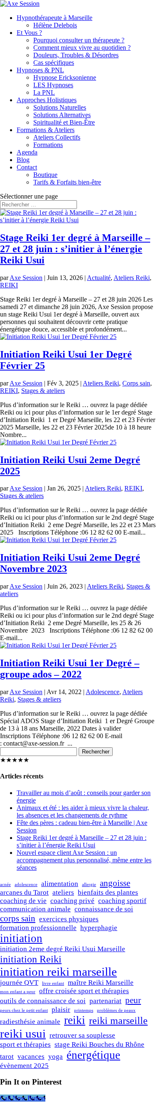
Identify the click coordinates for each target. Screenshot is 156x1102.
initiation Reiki (31, 959)
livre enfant (53, 983)
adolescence (26, 884)
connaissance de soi (103, 909)
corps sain (17, 918)
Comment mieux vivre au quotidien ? (82, 47)
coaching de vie (23, 901)
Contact (27, 167)
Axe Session (26, 277)
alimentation (59, 884)
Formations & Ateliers (45, 129)
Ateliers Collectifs (56, 137)
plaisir (61, 1010)
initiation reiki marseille (58, 971)
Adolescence (102, 691)
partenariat (105, 1001)
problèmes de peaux (116, 1010)
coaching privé (72, 901)
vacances (31, 1056)
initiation (21, 938)
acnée (5, 884)
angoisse (115, 883)
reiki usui (23, 1033)
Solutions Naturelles (59, 107)
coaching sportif (122, 901)
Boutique (45, 174)
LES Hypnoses (53, 84)
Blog (23, 159)
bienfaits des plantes (108, 892)
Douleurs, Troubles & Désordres (76, 55)
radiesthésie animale (30, 1022)
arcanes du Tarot (24, 892)
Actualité (99, 277)
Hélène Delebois (55, 25)
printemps (83, 1010)
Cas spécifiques (53, 62)
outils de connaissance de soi (43, 1001)
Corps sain (136, 383)
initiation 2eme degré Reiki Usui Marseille (62, 949)
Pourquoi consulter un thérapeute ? (78, 40)
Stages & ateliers (43, 390)
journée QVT (19, 983)
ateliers (63, 892)
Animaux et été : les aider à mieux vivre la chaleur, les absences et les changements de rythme (83, 811)
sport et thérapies (25, 1044)
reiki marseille (118, 1020)
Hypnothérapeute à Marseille (54, 17)
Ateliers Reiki (132, 277)
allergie (89, 884)
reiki (74, 1020)
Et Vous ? (29, 32)
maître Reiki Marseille (101, 983)
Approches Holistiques (47, 99)
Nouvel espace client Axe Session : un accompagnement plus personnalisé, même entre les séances (84, 860)
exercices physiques (69, 919)
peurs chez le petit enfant (24, 1010)
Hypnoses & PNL (40, 70)
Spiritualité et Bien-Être (64, 122)
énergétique (93, 1055)
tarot (7, 1056)
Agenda (27, 152)
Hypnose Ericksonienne (64, 77)
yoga (55, 1056)
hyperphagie (98, 928)
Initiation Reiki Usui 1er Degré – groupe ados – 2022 (69, 669)
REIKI (9, 285)
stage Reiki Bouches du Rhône (99, 1044)
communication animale (35, 909)
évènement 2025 (24, 1066)
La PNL (44, 92)
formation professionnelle (38, 928)
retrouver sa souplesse (82, 1035)
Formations (48, 144)
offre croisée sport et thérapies (84, 991)
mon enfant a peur (17, 991)
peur (133, 1000)
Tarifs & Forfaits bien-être (67, 182)
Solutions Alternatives (62, 114)
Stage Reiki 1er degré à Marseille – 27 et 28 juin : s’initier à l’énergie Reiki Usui (75, 248)
